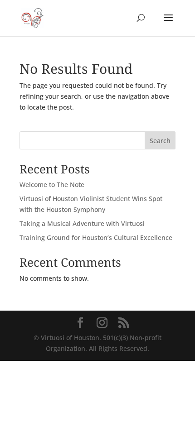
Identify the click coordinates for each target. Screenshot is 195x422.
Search (160, 140)
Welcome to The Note (52, 184)
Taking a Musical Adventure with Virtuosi (82, 223)
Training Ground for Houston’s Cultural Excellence (96, 237)
